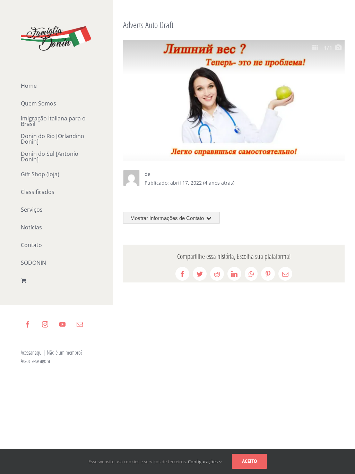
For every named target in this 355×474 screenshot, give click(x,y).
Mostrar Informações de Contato (167, 218)
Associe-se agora (35, 361)
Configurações (203, 461)
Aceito (249, 461)
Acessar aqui (32, 352)
